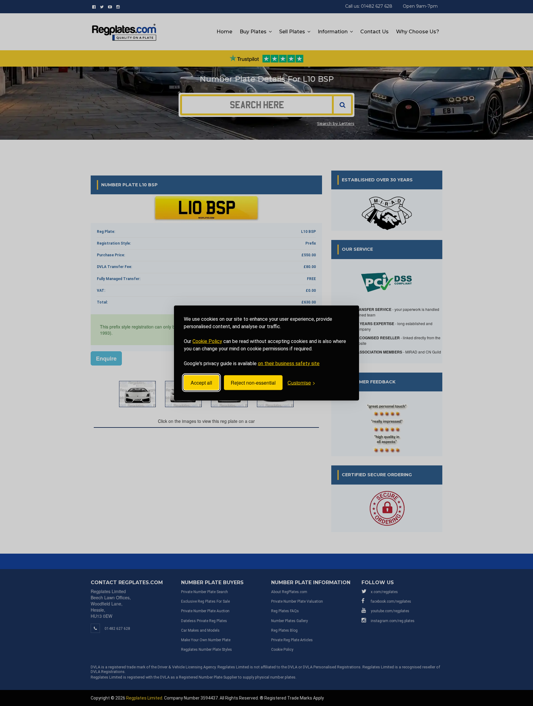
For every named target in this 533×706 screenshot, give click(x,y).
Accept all (201, 382)
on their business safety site (289, 363)
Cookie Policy (207, 341)
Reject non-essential (253, 382)
